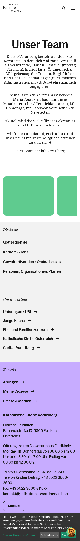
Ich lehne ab (49, 535)
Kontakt (14, 506)
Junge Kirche (14, 321)
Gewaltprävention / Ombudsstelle (32, 262)
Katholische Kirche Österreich (28, 338)
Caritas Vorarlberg (18, 347)
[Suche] (64, 8)
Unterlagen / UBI (17, 312)
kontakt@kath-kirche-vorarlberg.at (32, 494)
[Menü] (73, 8)
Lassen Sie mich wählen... (20, 535)
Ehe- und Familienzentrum (25, 329)
